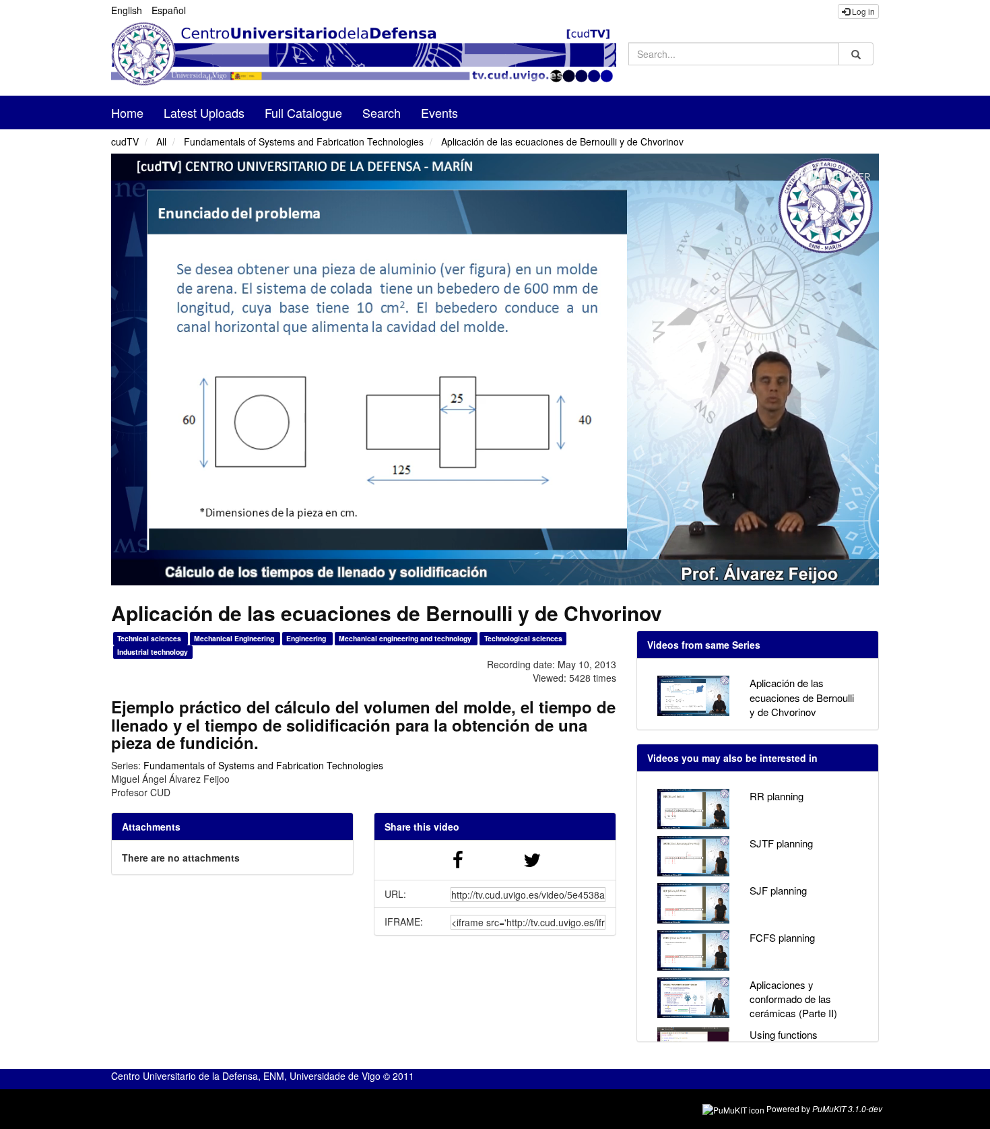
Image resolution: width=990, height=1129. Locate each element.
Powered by (824, 1108)
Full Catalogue (303, 112)
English (126, 10)
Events (439, 112)
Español (169, 10)
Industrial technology (152, 652)
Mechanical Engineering (235, 638)
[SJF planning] (693, 903)
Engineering (307, 638)
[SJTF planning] (693, 856)
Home (127, 112)
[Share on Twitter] (532, 863)
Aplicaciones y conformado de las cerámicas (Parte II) (793, 999)
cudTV (125, 141)
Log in (862, 11)
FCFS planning (782, 937)
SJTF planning (781, 843)
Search (381, 112)
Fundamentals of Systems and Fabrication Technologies (304, 141)
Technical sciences (150, 638)
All (161, 141)
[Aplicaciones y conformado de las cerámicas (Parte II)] (693, 997)
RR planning (776, 796)
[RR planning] (693, 809)
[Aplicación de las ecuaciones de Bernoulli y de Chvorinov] (693, 696)
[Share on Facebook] (458, 863)
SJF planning (778, 890)
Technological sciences (523, 638)
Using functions (784, 1034)
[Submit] (856, 54)
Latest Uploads (204, 112)
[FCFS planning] (693, 950)
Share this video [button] (422, 826)
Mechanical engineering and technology (406, 638)
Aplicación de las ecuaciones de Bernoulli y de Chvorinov (562, 141)
